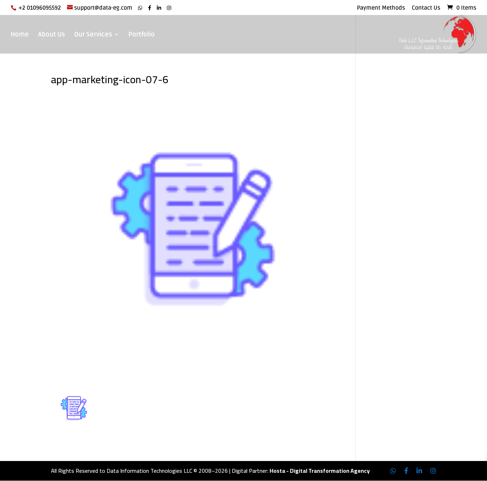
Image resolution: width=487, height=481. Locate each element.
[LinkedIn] (159, 8)
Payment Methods (381, 8)
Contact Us (426, 8)
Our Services (93, 35)
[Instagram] (169, 8)
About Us (51, 35)
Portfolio (141, 35)
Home (20, 35)
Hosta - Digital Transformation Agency (320, 470)
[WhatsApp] (140, 8)
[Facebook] (149, 8)
